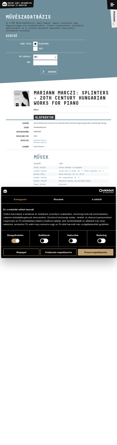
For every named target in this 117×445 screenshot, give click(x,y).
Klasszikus (44, 44)
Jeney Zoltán (58, 123)
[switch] (44, 241)
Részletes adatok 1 (40, 140)
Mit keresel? (25, 56)
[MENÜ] (112, 4)
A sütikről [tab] (97, 199)
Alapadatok (44, 117)
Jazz (41, 48)
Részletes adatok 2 (40, 142)
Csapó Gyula (47, 123)
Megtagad (21, 252)
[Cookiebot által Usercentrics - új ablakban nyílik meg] (101, 191)
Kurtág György (80, 123)
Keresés (52, 72)
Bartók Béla (38, 123)
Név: (29, 62)
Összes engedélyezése (95, 252)
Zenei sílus (25, 44)
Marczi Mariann (39, 146)
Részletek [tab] (58, 199)
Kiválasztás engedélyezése (58, 252)
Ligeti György (101, 123)
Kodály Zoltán (69, 123)
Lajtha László (91, 123)
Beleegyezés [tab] (20, 199)
